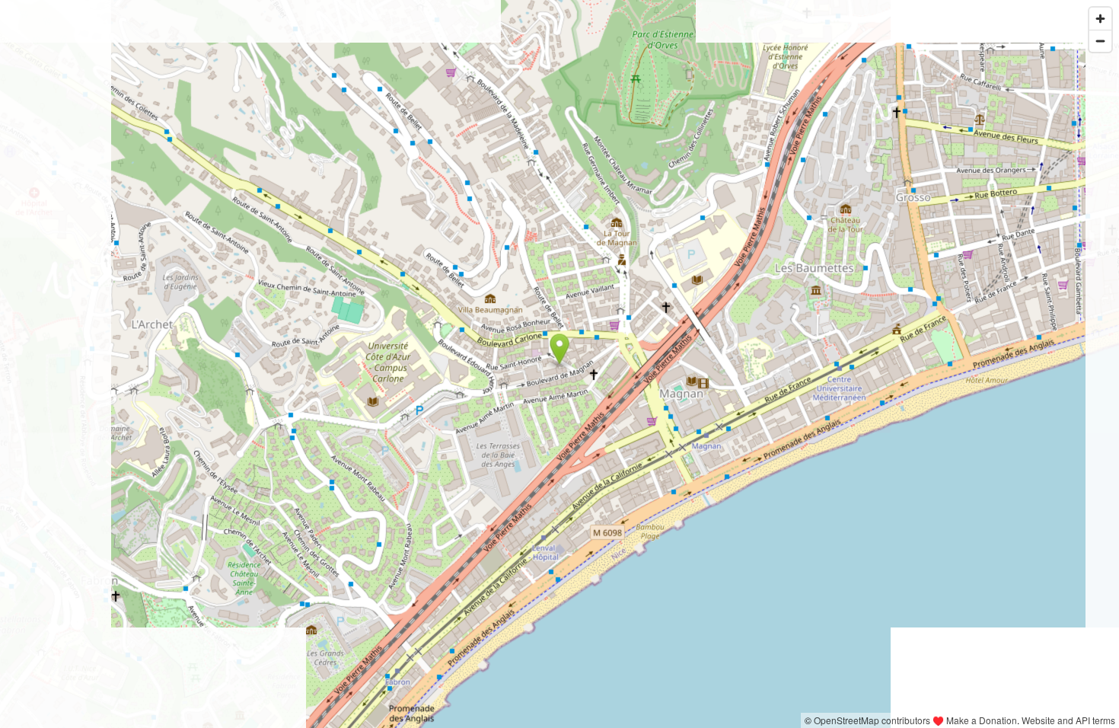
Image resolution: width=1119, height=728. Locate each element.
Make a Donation (981, 720)
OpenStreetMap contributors (872, 720)
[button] (559, 349)
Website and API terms (1068, 720)
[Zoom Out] (1100, 41)
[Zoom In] (1100, 19)
